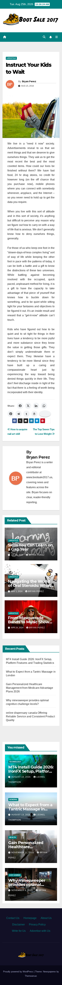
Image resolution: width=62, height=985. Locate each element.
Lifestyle (11, 58)
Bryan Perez (29, 81)
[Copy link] (45, 414)
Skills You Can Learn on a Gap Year (30, 547)
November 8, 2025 (22, 890)
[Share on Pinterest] (10, 414)
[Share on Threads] (34, 414)
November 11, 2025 (23, 852)
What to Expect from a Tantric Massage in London (30, 809)
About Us (46, 918)
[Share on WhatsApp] (44, 406)
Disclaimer (18, 924)
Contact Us (12, 918)
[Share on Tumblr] (26, 414)
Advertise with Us (40, 930)
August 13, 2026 (21, 815)
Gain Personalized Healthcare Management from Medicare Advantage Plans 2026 (29, 688)
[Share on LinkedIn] (36, 406)
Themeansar (31, 976)
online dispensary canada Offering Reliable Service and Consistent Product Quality (30, 716)
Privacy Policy (37, 924)
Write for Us (19, 930)
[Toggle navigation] (57, 37)
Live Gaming (14, 875)
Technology (15, 762)
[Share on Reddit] (18, 414)
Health (12, 837)
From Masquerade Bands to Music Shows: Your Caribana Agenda (30, 621)
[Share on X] (28, 406)
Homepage (30, 918)
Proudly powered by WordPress (18, 971)
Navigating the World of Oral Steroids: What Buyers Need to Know (29, 585)
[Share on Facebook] (20, 406)
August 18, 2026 (21, 777)
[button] (44, 37)
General (13, 799)
